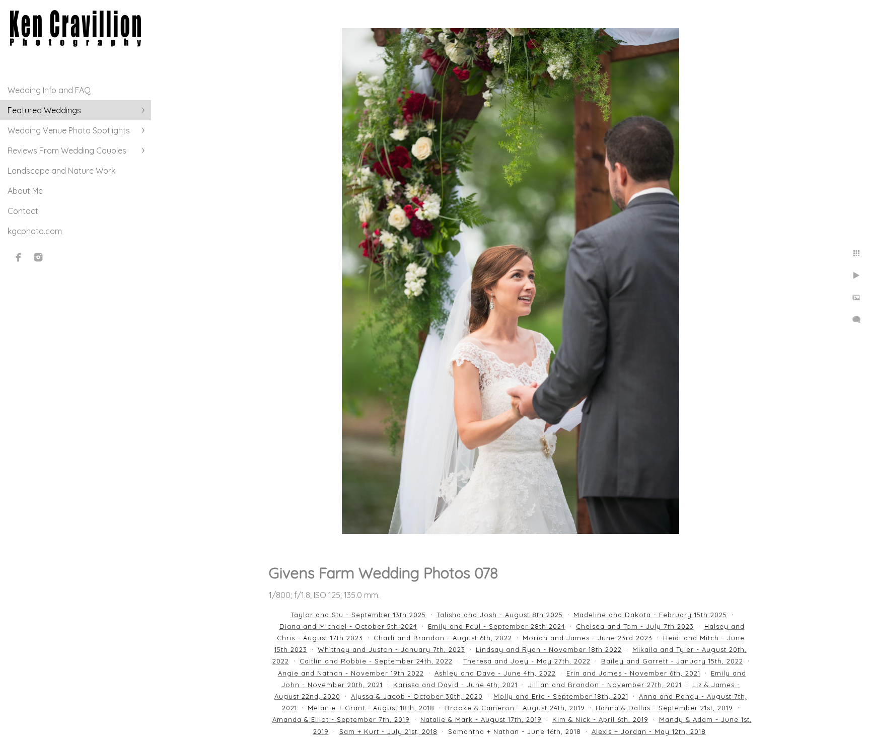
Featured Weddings (44, 110)
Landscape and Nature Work (61, 171)
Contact (23, 211)
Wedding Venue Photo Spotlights (69, 130)
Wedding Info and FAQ (49, 90)
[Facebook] (18, 257)
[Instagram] (38, 257)
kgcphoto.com (35, 231)
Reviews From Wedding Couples (67, 150)
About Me (25, 191)
